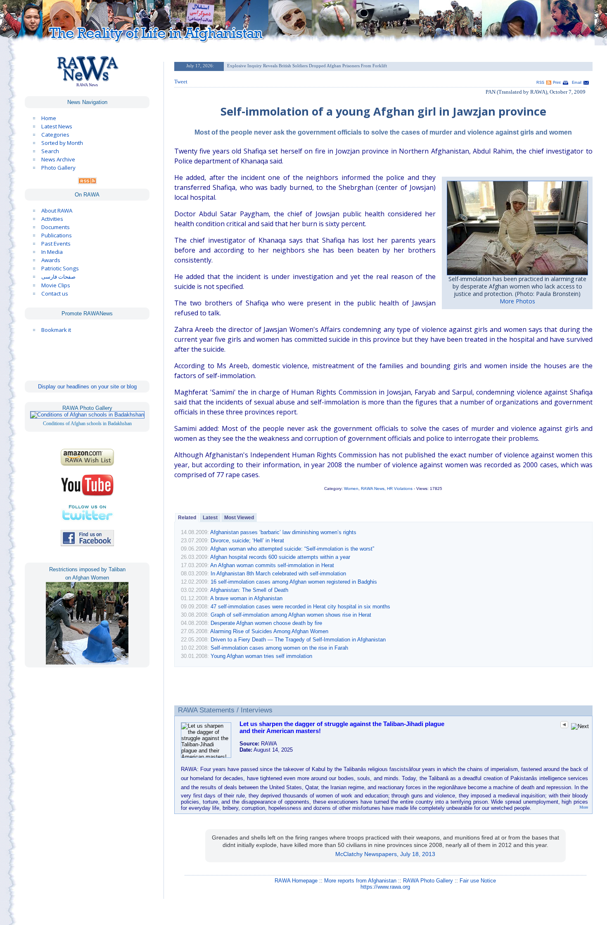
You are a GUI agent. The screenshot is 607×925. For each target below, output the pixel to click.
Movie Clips (55, 285)
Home (48, 118)
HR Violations (400, 488)
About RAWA (56, 210)
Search (50, 151)
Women (351, 488)
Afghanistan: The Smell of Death (249, 590)
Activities (52, 218)
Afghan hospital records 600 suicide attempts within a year (280, 557)
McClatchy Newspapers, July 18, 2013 (385, 854)
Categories (55, 134)
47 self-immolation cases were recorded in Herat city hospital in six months (300, 606)
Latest (210, 517)
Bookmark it (56, 330)
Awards (50, 260)
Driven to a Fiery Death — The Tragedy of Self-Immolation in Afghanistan (298, 639)
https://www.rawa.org (385, 887)
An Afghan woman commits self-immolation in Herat (272, 565)
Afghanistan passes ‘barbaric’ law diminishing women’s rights (283, 532)
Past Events (56, 243)
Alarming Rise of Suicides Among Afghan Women (269, 631)
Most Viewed (239, 517)
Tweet (180, 81)
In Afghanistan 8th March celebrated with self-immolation (278, 573)
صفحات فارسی (58, 277)
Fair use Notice (478, 881)
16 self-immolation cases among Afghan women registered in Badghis (294, 582)
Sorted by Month (62, 143)
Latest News (56, 126)
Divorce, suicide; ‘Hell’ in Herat (247, 540)
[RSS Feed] (87, 182)
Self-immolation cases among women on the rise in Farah (279, 648)
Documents (55, 227)
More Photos (517, 301)
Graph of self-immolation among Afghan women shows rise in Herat (291, 615)
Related (187, 517)
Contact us (54, 293)
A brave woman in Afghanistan (246, 598)
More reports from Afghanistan (360, 881)
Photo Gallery (58, 167)
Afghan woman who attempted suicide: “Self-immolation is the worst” (292, 549)
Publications (56, 235)
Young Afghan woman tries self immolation (261, 656)
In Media (52, 251)
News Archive (58, 159)
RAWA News (372, 488)
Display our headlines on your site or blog (87, 386)
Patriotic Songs (60, 268)
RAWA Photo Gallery (428, 881)
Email (576, 82)
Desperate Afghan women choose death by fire (266, 623)
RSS (540, 82)
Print (557, 82)
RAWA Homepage (296, 881)
